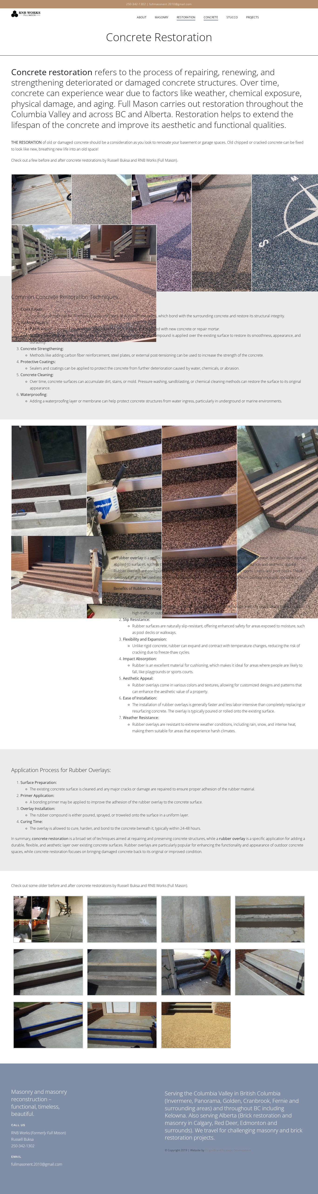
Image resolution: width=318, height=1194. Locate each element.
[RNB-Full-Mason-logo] (25, 10)
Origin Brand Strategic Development (228, 1150)
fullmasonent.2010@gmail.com (170, 4)
